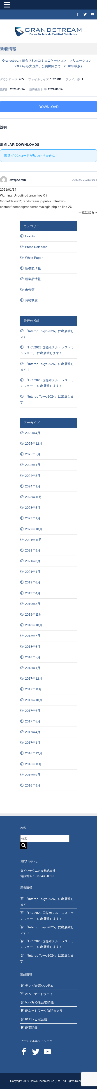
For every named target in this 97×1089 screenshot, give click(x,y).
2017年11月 (33, 689)
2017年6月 (32, 710)
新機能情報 (33, 268)
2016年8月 (32, 785)
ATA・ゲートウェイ (39, 994)
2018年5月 (32, 657)
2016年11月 (33, 764)
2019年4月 (32, 593)
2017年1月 (32, 742)
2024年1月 (32, 486)
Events (30, 236)
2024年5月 (32, 475)
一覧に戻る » (88, 212)
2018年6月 (32, 646)
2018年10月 (33, 625)
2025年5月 (32, 454)
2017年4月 (32, 732)
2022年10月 (33, 529)
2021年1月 (32, 571)
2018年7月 (32, 636)
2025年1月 (32, 465)
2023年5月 (32, 507)
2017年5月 (32, 721)
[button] (8, 5)
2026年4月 (32, 433)
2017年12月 (33, 678)
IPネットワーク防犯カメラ (44, 1010)
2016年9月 (32, 775)
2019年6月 (32, 582)
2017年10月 (33, 700)
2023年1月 (32, 518)
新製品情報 (33, 279)
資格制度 (31, 300)
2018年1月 (32, 668)
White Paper (34, 257)
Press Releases (36, 247)
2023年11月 (33, 497)
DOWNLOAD (49, 107)
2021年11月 (33, 540)
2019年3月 (32, 604)
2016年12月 (33, 753)
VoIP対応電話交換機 (39, 1002)
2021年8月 (32, 550)
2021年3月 (32, 561)
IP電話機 (31, 1027)
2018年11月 (33, 614)
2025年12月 (33, 443)
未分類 (30, 289)
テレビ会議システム (39, 985)
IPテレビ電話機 (36, 1019)
